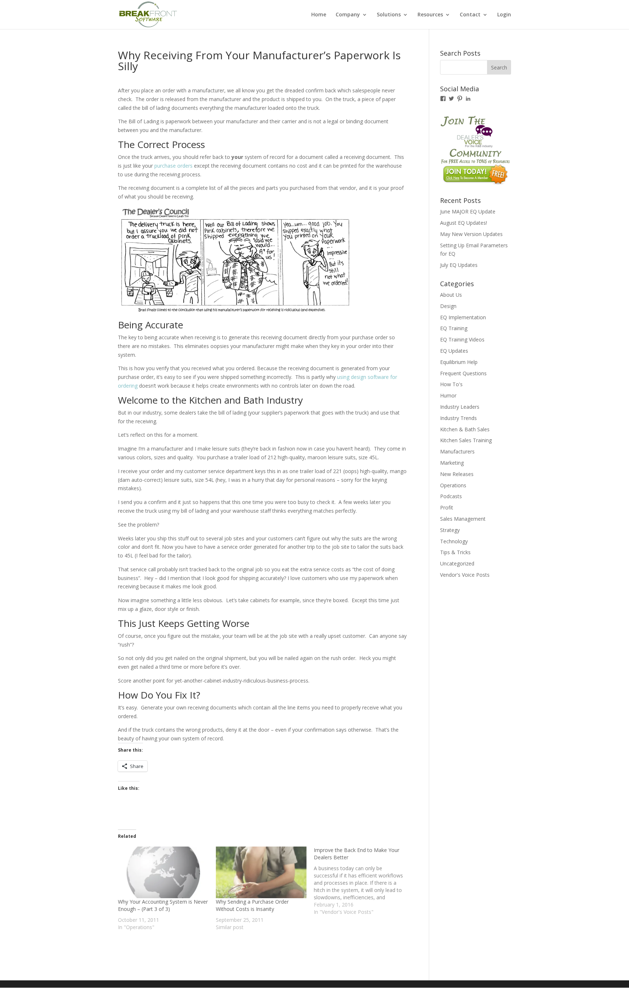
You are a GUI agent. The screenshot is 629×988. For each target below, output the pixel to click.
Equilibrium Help (459, 362)
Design (448, 306)
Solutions (389, 15)
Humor (448, 395)
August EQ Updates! (463, 222)
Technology (454, 541)
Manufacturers (457, 451)
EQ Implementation (463, 317)
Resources (430, 15)
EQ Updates (454, 350)
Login (504, 15)
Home (318, 15)
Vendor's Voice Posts (465, 574)
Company (348, 15)
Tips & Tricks (455, 552)
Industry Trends (458, 418)
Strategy (450, 530)
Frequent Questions (463, 373)
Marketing (452, 462)
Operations (453, 485)
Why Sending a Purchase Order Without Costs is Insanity (252, 905)
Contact (470, 15)
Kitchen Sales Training (466, 440)
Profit (446, 507)
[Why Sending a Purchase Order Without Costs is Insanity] (261, 872)
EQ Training (453, 328)
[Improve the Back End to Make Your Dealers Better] (363, 881)
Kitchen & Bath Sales (465, 429)
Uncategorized (457, 563)
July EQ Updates (459, 264)
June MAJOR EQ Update (467, 211)
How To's (451, 384)
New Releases (457, 474)
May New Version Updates (471, 234)
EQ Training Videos (462, 339)
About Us (451, 294)
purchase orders (174, 165)
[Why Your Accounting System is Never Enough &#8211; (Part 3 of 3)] (163, 872)
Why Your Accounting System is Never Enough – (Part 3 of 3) (163, 905)
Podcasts (451, 496)
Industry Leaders (459, 406)
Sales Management (463, 518)
